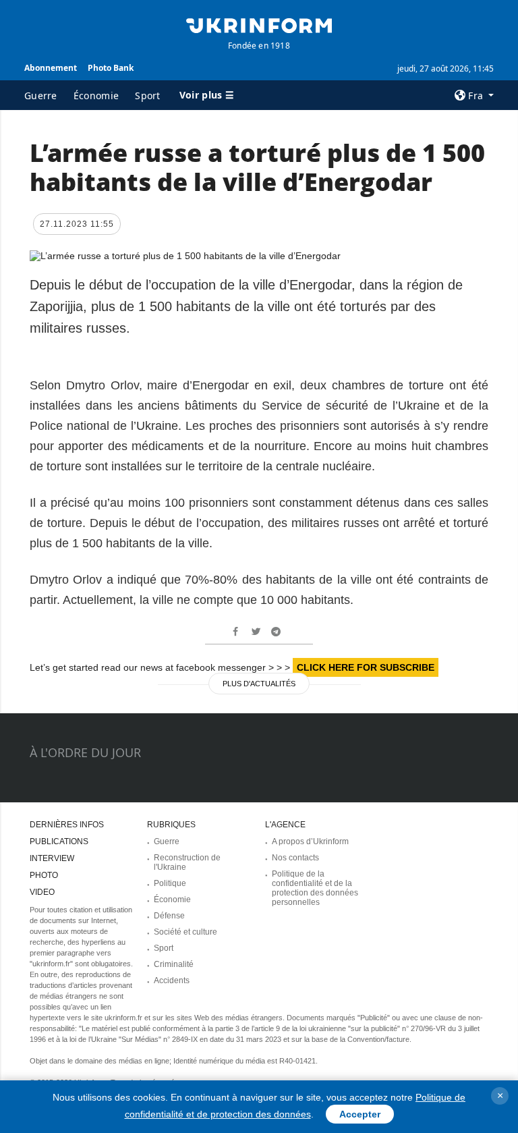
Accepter (359, 1114)
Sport (148, 95)
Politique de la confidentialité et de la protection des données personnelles (315, 888)
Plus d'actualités (259, 684)
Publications (59, 841)
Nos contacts (295, 857)
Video (42, 892)
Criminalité (174, 964)
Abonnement (50, 68)
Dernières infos (67, 824)
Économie (96, 95)
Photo (44, 875)
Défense (169, 915)
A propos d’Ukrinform (310, 841)
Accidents (172, 980)
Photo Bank (111, 68)
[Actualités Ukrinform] (259, 24)
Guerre (40, 95)
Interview (52, 858)
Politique (170, 883)
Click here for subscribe (365, 667)
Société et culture (185, 932)
